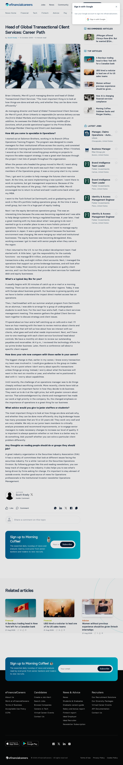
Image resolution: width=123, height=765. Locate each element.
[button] (61, 382)
